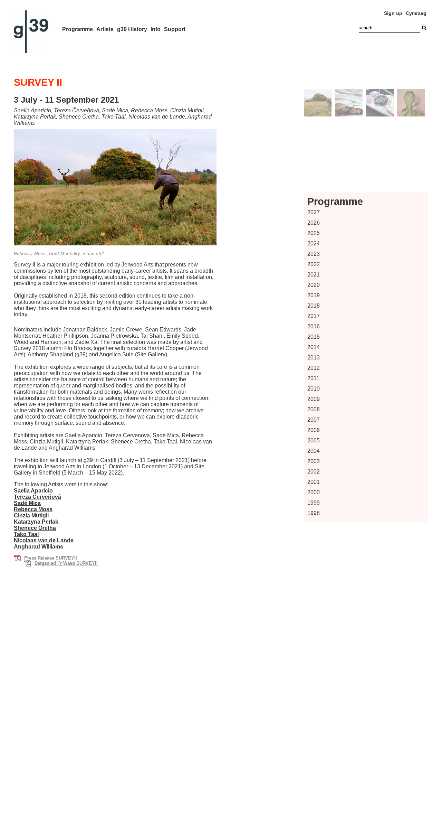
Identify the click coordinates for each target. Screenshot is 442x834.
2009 (313, 399)
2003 (313, 461)
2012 (313, 368)
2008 (313, 409)
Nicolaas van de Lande (44, 540)
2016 (313, 326)
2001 (313, 482)
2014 (313, 347)
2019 (313, 295)
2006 (313, 430)
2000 (313, 492)
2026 (313, 223)
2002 (313, 472)
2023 (313, 254)
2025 (313, 233)
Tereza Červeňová (37, 497)
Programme (77, 29)
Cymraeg (416, 13)
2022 (313, 264)
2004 (313, 451)
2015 (313, 337)
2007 (313, 420)
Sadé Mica (27, 503)
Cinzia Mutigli (31, 515)
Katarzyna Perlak (36, 522)
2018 (313, 306)
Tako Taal (26, 534)
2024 (313, 243)
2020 (313, 285)
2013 (313, 357)
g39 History (132, 29)
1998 (313, 513)
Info (156, 29)
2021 (313, 275)
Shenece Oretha (35, 528)
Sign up (393, 13)
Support (174, 29)
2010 (313, 389)
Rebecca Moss (33, 509)
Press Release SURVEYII (50, 558)
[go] (424, 27)
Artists (105, 29)
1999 (313, 503)
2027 (313, 212)
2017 (313, 316)
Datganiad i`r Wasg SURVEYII (66, 563)
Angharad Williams (38, 547)
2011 (313, 378)
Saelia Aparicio (33, 491)
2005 (313, 440)
